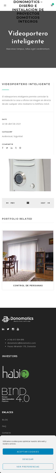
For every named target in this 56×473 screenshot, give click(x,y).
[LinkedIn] (3, 329)
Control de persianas (28, 285)
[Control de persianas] (31, 261)
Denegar (28, 459)
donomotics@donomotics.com (21, 343)
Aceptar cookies (28, 451)
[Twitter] (8, 329)
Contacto (6, 432)
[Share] (24, 261)
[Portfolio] (28, 203)
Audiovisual (7, 136)
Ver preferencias (28, 466)
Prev (12, 203)
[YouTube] (18, 329)
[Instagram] (13, 329)
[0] (52, 5)
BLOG (5, 419)
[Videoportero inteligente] (28, 175)
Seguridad (18, 136)
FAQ (4, 426)
